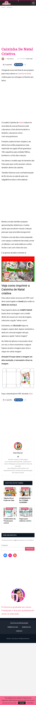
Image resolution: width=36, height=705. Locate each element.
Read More (30, 703)
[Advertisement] (18, 27)
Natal (21, 122)
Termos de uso (12, 627)
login (15, 540)
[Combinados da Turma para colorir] (10, 512)
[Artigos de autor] (18, 446)
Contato (19, 631)
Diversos (9, 488)
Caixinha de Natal (24, 74)
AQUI (31, 394)
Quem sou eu (26, 627)
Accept (22, 703)
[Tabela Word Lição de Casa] (10, 491)
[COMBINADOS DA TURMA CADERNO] (25, 491)
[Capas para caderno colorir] (25, 512)
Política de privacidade (19, 623)
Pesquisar (5, 545)
